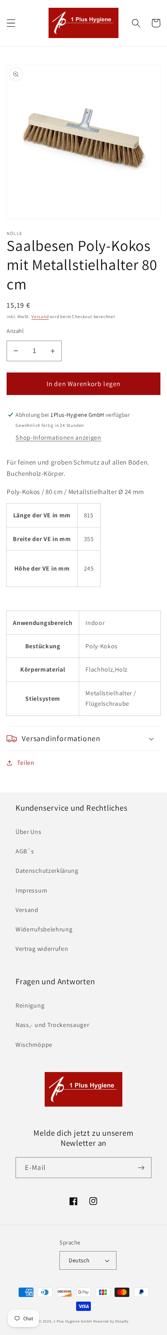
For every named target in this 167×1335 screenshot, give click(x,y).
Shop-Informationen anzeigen (58, 437)
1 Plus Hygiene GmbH (73, 1321)
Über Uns (29, 832)
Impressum (31, 890)
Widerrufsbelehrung (44, 929)
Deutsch (79, 1260)
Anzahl (15, 330)
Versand (40, 316)
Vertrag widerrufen (42, 949)
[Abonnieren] (141, 1167)
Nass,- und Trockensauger (52, 1025)
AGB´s (25, 851)
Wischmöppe (34, 1045)
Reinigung (30, 1005)
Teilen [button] (26, 763)
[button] (11, 23)
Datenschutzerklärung (47, 871)
